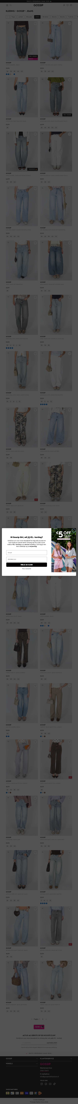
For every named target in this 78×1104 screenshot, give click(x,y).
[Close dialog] (73, 530)
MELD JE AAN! (27, 564)
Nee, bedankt (26, 568)
